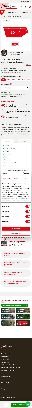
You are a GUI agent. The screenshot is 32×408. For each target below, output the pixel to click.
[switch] (27, 211)
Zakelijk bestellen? (26, 1)
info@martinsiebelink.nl (7, 365)
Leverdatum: (5, 84)
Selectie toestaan (16, 233)
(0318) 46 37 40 (5, 362)
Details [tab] (16, 178)
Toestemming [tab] (6, 178)
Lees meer (4, 135)
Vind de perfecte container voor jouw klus (15, 305)
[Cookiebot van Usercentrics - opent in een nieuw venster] (23, 173)
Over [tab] (26, 178)
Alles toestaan (16, 228)
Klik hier (28, 65)
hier (22, 96)
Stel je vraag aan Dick (15, 54)
